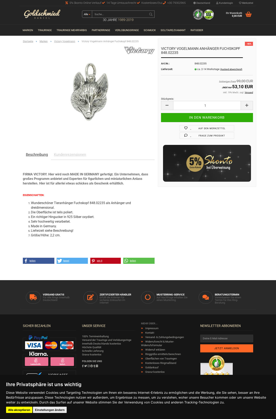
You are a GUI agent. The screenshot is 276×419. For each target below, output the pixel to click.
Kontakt (149, 332)
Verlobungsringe (127, 30)
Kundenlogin (225, 3)
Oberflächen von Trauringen (161, 358)
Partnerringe (101, 30)
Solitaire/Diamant (173, 30)
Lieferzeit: (167, 69)
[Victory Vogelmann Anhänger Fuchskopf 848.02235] (89, 91)
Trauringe (45, 30)
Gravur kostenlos (155, 371)
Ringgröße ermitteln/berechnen (163, 354)
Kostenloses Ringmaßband (160, 363)
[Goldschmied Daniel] (49, 15)
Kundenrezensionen (70, 154)
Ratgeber (197, 30)
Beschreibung (37, 154)
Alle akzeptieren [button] (19, 410)
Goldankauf (152, 367)
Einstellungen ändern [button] (50, 410)
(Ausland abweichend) (231, 69)
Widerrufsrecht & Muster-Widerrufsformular (157, 343)
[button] (38, 261)
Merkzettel (247, 3)
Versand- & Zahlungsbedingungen (164, 337)
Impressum (151, 328)
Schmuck (150, 30)
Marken (28, 30)
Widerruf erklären (155, 349)
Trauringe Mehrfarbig (72, 30)
